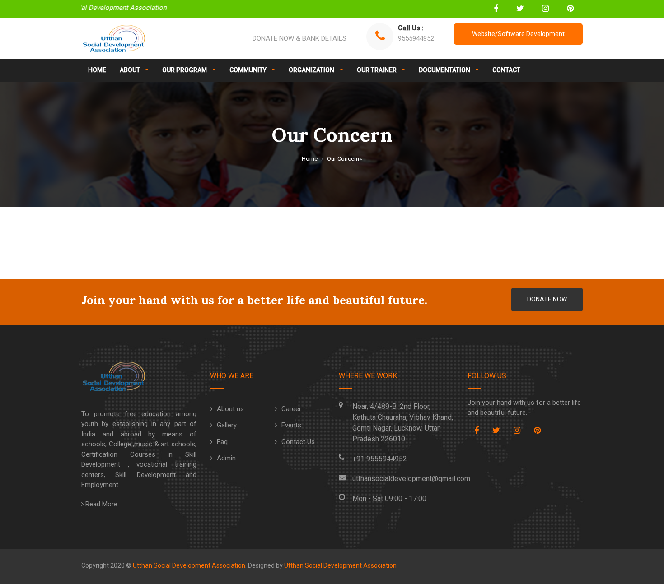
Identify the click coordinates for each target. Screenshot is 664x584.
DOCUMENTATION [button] (445, 70)
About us (230, 409)
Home (310, 158)
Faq (222, 442)
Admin (226, 458)
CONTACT (506, 70)
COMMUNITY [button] (248, 70)
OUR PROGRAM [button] (185, 70)
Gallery (227, 425)
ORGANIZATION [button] (312, 70)
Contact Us (298, 442)
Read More (100, 504)
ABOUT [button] (130, 70)
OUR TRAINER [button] (377, 70)
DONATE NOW (547, 299)
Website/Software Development (518, 33)
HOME (97, 70)
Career (291, 409)
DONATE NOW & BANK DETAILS (299, 38)
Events (291, 425)
